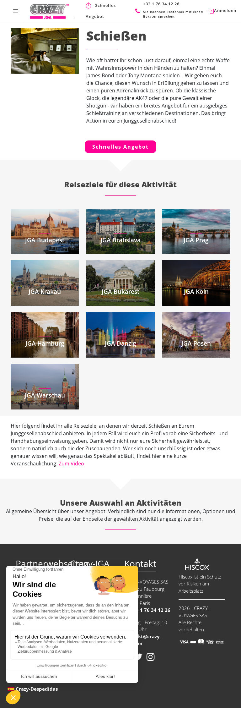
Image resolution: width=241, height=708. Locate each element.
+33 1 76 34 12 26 (149, 610)
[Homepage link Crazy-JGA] (49, 11)
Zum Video (71, 463)
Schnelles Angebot (120, 146)
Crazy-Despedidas (37, 689)
